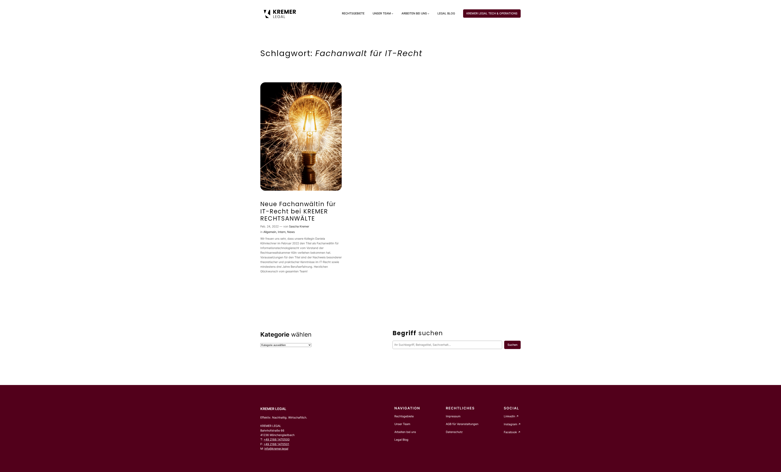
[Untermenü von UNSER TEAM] (392, 13)
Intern (282, 232)
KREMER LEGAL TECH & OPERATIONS (491, 13)
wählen (286, 334)
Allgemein (269, 232)
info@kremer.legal (276, 448)
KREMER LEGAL (273, 409)
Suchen (512, 344)
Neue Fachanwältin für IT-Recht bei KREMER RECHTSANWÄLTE (298, 211)
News (291, 232)
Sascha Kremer (299, 226)
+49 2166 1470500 (277, 439)
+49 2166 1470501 (276, 444)
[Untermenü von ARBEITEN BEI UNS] (428, 13)
